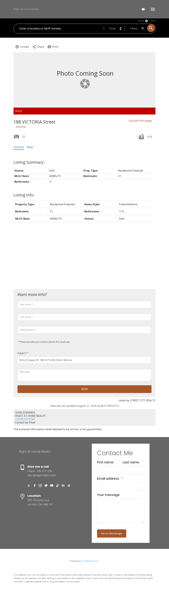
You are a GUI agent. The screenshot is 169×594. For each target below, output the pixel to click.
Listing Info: (24, 195)
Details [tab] (19, 147)
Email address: (108, 478)
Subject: (21, 353)
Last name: (131, 462)
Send (84, 389)
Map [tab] (30, 147)
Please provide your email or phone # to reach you (44, 341)
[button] (29, 485)
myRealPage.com (90, 561)
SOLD (153, 21)
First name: (105, 462)
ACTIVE (141, 21)
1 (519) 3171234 (24, 419)
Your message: (108, 495)
